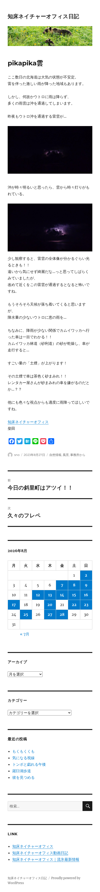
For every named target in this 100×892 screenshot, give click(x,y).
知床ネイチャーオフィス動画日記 (40, 852)
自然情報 (55, 455)
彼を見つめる (23, 777)
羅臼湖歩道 (21, 771)
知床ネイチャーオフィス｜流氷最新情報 (45, 859)
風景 (66, 455)
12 (38, 594)
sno (17, 455)
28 (62, 614)
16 (86, 594)
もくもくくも (23, 751)
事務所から (77, 455)
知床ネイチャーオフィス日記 (43, 16)
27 (50, 614)
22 (74, 604)
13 (50, 594)
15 (74, 594)
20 (49, 604)
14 (62, 594)
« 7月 (24, 634)
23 (86, 604)
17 (14, 604)
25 (25, 614)
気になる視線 (23, 757)
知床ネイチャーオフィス (28, 422)
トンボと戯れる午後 (29, 764)
